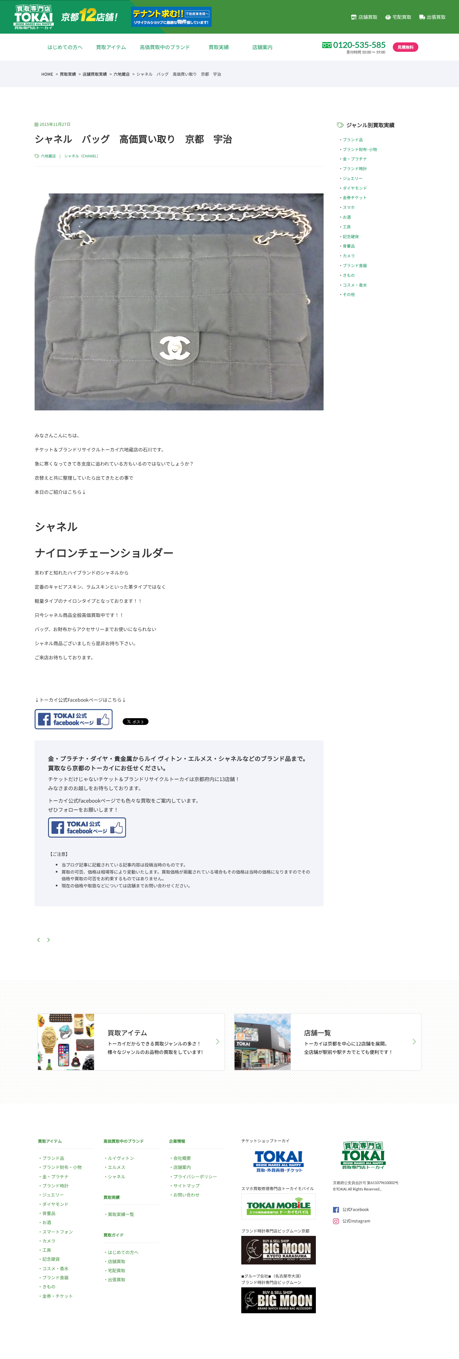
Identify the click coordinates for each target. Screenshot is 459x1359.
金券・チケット (57, 1296)
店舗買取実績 (95, 74)
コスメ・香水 (355, 285)
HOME (47, 74)
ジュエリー (353, 178)
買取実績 (219, 46)
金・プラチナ (355, 158)
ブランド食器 (355, 265)
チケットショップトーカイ (265, 1140)
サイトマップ (186, 1185)
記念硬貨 (351, 236)
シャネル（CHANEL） (82, 155)
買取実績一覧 (121, 1214)
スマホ (349, 207)
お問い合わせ (186, 1194)
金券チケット (355, 197)
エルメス (116, 1167)
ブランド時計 (355, 168)
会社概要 (182, 1158)
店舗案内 (262, 46)
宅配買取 (401, 16)
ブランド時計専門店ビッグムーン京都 (275, 1231)
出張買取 (436, 16)
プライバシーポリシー (195, 1176)
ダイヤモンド (355, 188)
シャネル (116, 1176)
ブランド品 (353, 139)
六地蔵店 (122, 74)
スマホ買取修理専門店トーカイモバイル (277, 1188)
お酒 (347, 217)
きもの (349, 275)
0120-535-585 (359, 44)
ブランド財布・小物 (62, 1167)
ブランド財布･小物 (360, 149)
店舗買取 (368, 16)
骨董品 (349, 246)
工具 (347, 226)
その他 (349, 294)
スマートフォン (57, 1231)
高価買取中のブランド (165, 46)
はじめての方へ (65, 46)
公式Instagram (356, 1220)
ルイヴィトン (121, 1158)
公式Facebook (355, 1209)
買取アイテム (111, 46)
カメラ (349, 255)
